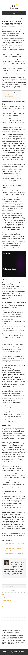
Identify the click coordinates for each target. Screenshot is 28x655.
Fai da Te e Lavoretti (6, 600)
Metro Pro (13, 651)
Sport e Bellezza (6, 613)
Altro (3, 594)
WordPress (12, 652)
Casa (3, 597)
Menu (15, 13)
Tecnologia (4, 616)
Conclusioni (6, 98)
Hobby (3, 609)
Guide (3, 606)
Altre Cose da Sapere (8, 96)
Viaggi (3, 619)
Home (3, 18)
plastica (5, 40)
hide (13, 92)
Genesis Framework (20, 651)
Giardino (4, 603)
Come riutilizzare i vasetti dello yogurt (11, 94)
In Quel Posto (14, 6)
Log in (16, 652)
